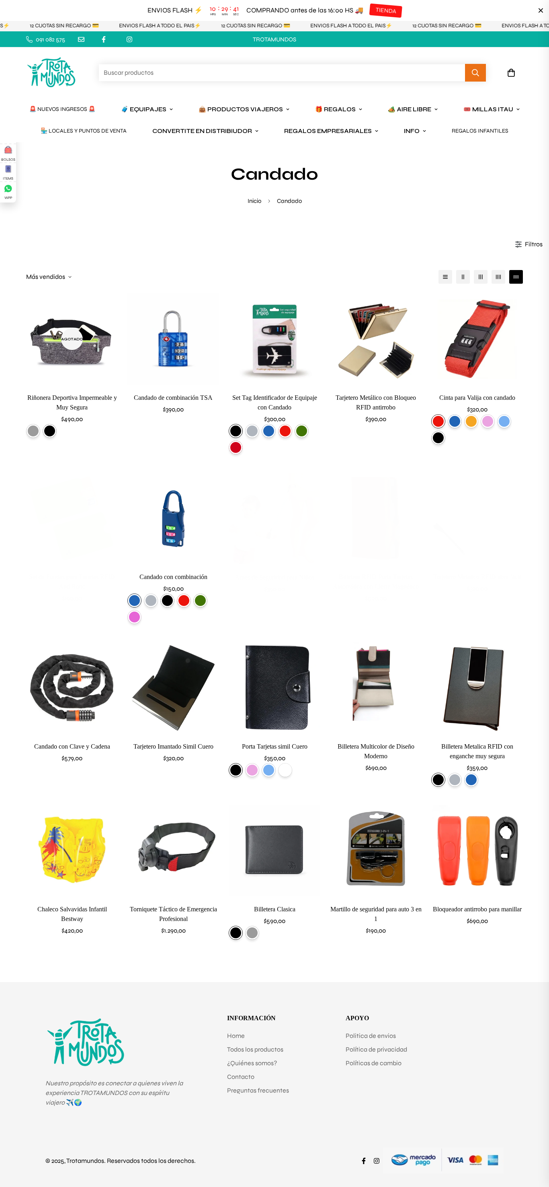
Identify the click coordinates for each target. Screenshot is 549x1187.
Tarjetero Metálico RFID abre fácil (477, 576)
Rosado (488, 421)
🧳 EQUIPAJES (143, 109)
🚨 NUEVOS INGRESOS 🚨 (62, 109)
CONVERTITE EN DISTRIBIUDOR (202, 131)
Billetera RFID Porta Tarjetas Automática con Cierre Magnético (376, 581)
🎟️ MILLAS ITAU (488, 109)
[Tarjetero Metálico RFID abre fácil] (477, 518)
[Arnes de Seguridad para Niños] (274, 518)
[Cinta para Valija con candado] (477, 339)
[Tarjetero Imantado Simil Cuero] (173, 688)
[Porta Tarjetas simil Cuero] (274, 688)
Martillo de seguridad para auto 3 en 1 (376, 914)
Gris (33, 431)
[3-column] (481, 277)
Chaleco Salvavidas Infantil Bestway (72, 914)
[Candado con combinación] (173, 518)
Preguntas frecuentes (258, 1090)
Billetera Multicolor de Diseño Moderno (376, 751)
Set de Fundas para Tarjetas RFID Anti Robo (72, 581)
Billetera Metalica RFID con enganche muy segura (477, 751)
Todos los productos (255, 1049)
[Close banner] (541, 10)
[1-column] (445, 277)
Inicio (254, 201)
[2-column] (463, 277)
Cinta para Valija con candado (477, 397)
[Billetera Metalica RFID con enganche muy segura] (477, 688)
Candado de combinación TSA (173, 397)
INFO (412, 131)
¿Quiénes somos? (252, 1063)
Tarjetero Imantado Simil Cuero (173, 746)
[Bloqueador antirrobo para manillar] (477, 850)
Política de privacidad (376, 1049)
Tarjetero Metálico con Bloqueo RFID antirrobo (376, 402)
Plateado (252, 431)
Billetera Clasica (274, 909)
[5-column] (516, 277)
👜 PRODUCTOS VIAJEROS (241, 109)
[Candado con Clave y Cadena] (72, 688)
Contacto (240, 1077)
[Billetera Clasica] (274, 850)
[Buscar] (475, 73)
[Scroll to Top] (533, 1143)
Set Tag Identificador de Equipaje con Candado (274, 402)
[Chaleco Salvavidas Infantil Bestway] (72, 850)
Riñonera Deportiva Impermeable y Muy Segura (72, 402)
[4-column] (498, 277)
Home (236, 1036)
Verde (302, 431)
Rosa (134, 617)
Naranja (471, 421)
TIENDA (386, 10)
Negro (236, 431)
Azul (269, 431)
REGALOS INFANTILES (480, 130)
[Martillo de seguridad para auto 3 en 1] (376, 850)
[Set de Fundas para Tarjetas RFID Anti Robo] (72, 518)
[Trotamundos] (51, 73)
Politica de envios (371, 1036)
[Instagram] (129, 39)
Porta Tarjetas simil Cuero (274, 746)
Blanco (285, 770)
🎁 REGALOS (335, 109)
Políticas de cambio (374, 1063)
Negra (50, 431)
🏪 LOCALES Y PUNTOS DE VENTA (84, 130)
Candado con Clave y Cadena (72, 746)
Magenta (236, 447)
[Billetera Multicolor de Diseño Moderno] (376, 688)
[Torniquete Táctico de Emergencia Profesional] (173, 850)
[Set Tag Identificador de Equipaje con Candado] (274, 339)
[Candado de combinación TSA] (173, 339)
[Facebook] (103, 39)
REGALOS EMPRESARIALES (328, 131)
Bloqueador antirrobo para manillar (477, 909)
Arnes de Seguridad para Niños (274, 577)
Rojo (285, 431)
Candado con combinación (173, 576)
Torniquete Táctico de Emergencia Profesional (173, 914)
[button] (511, 73)
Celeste (504, 421)
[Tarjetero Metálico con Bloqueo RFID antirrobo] (376, 339)
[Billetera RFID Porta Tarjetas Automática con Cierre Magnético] (376, 518)
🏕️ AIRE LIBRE (409, 109)
